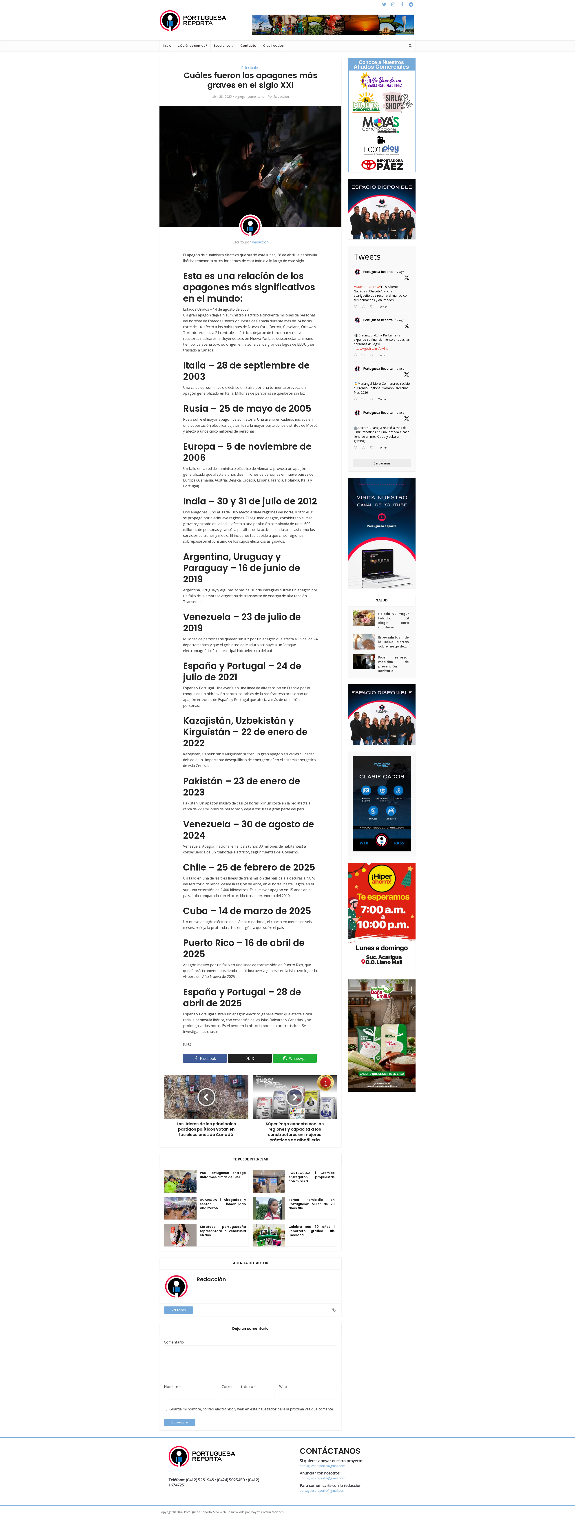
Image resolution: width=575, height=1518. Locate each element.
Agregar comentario (249, 97)
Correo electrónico (239, 1386)
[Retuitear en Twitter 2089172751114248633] (364, 399)
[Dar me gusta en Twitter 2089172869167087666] (373, 307)
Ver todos (179, 1310)
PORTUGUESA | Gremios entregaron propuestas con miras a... (312, 1177)
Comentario (174, 1342)
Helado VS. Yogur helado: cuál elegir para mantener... (393, 621)
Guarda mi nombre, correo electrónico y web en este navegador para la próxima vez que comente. (251, 1409)
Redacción (281, 97)
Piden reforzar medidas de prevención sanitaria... (393, 664)
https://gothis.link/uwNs (371, 348)
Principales (250, 67)
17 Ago (399, 272)
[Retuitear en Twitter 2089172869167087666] (364, 307)
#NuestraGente (365, 287)
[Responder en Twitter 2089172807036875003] (356, 355)
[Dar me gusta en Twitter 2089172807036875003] (373, 355)
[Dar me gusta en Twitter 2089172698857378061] (373, 448)
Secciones (222, 45)
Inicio (167, 45)
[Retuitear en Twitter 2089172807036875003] (364, 355)
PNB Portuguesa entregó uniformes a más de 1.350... (223, 1175)
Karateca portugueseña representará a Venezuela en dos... (223, 1230)
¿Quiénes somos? (192, 45)
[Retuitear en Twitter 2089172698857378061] (364, 448)
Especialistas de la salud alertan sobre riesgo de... (393, 642)
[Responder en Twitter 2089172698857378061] (356, 448)
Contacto (248, 45)
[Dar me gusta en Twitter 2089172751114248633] (373, 399)
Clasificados (273, 45)
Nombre (172, 1386)
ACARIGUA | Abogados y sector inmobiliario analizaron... (223, 1204)
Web (283, 1386)
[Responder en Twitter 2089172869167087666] (356, 307)
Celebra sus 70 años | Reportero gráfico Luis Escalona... (312, 1230)
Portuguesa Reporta (378, 272)
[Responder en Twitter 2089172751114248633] (356, 399)
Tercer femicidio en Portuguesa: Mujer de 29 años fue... (312, 1204)
